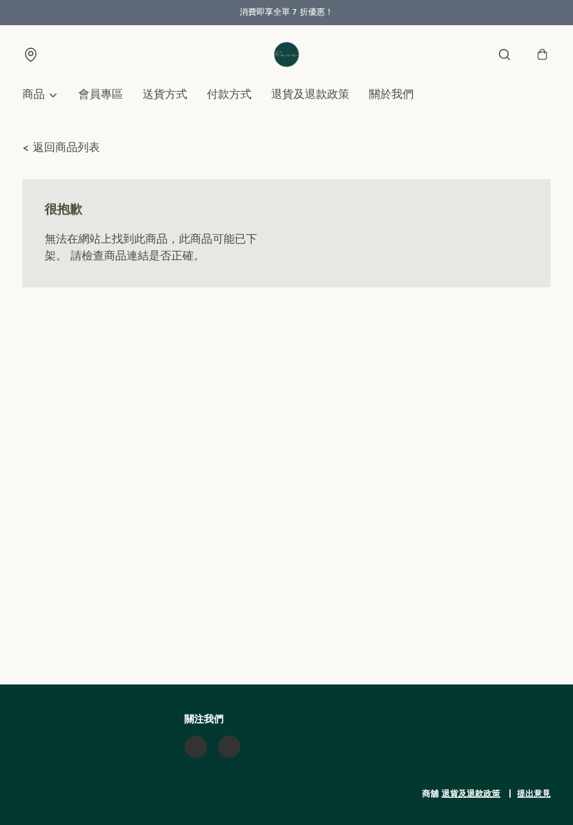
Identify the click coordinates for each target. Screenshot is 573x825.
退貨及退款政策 (310, 95)
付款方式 (229, 95)
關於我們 (391, 95)
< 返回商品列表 (61, 148)
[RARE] (286, 54)
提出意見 (534, 794)
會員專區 (100, 95)
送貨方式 (165, 95)
